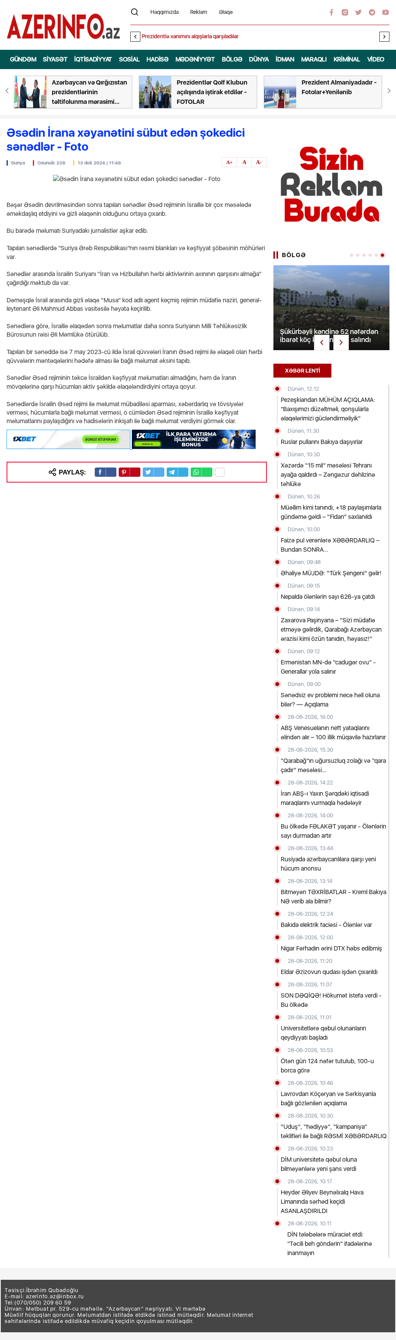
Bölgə (232, 59)
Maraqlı (314, 59)
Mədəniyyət (195, 59)
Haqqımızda (164, 12)
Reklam (198, 12)
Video (376, 59)
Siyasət (55, 59)
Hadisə (157, 59)
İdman (285, 59)
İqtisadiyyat (93, 59)
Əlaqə (226, 12)
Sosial (129, 59)
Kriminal (347, 59)
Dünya (259, 59)
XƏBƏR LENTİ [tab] (302, 371)
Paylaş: (72, 472)
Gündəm (23, 59)
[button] (384, 37)
